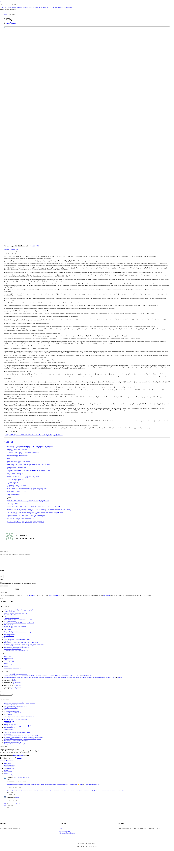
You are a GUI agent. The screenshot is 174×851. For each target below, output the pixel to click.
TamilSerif (19, 758)
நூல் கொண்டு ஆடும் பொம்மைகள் (18, 462)
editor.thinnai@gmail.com (54, 595)
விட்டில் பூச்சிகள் (12, 504)
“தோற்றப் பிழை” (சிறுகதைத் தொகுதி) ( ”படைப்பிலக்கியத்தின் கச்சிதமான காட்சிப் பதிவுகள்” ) (39, 510)
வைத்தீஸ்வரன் (11, 23)
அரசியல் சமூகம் (3, 7)
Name (1, 573)
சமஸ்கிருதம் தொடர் (64, 831)
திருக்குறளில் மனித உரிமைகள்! (17, 450)
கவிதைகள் (52, 7)
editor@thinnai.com (33, 595)
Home (60, 828)
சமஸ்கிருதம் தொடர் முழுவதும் (7, 760)
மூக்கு (5, 637)
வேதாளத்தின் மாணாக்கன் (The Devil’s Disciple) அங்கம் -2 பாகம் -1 (30, 471)
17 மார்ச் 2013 (34, 246)
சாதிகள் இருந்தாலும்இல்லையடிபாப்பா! (18, 674)
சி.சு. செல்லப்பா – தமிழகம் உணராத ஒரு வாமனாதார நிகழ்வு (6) (28, 489)
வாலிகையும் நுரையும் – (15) (16, 492)
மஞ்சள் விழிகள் (12, 483)
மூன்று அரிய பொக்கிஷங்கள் (16, 468)
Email (1, 576)
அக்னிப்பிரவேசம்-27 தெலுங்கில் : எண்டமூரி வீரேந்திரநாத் (26, 516)
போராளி (13, 679)
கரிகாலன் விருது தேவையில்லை (17, 456)
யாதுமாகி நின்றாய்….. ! (13, 435)
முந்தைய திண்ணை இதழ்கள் (67, 833)
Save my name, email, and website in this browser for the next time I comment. (19, 583)
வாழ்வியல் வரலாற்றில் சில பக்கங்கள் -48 (20, 519)
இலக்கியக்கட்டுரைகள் (23, 7)
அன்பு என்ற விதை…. (16, 682)
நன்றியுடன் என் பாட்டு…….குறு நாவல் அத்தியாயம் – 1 (25, 477)
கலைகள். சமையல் (46, 7)
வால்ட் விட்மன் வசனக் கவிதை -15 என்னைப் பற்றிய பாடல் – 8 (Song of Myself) (33, 507)
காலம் (9, 459)
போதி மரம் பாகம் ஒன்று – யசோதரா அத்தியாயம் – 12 (25, 453)
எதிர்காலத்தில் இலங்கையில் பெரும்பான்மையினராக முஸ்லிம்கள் (28, 465)
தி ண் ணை (2, 1)
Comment (2, 570)
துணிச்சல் (119, 677)
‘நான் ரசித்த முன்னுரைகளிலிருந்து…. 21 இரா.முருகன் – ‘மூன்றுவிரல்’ (30, 447)
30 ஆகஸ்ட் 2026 (12, 9)
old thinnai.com (106, 595)
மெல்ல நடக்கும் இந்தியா (15, 480)
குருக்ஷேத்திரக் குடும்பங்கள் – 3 (18, 486)
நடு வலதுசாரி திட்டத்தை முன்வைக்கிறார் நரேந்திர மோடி (26, 522)
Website (1, 580)
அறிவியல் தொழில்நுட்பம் (12, 7)
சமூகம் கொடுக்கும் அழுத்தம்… (88, 675)
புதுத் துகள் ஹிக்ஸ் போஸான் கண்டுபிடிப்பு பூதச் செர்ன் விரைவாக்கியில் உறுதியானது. (35, 513)
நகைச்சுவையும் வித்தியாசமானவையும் (63, 7)
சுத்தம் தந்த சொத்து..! (15, 474)
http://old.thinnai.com (18, 755)
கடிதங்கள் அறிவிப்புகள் (33, 7)
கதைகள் (40, 7)
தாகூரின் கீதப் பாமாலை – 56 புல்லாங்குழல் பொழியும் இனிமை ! (42, 435)
